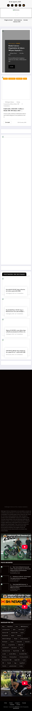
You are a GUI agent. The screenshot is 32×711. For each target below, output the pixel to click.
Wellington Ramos (13, 53)
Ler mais (11, 66)
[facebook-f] (8, 5)
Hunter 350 (19, 641)
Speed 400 (17, 660)
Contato (18, 704)
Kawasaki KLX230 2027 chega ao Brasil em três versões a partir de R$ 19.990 (15, 290)
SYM (3, 663)
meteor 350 (20, 644)
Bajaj (3, 626)
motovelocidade (6, 650)
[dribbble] (16, 5)
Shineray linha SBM (7, 660)
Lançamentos (12, 78)
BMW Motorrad (24, 626)
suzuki (24, 660)
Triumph (9, 663)
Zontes (21, 666)
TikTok (5, 703)
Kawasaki (27, 641)
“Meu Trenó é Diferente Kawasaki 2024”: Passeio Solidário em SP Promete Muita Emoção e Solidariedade (20, 568)
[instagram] (20, 5)
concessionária (6, 629)
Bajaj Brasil (10, 626)
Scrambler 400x (23, 654)
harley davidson (24, 638)
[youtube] (23, 5)
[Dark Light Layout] (20, 14)
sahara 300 (16, 104)
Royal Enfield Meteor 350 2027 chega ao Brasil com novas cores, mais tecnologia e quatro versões (15, 310)
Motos (11, 104)
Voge (15, 663)
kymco (3, 644)
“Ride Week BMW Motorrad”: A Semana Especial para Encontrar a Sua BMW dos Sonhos (20, 586)
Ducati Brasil (5, 635)
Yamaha (4, 666)
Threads (11, 703)
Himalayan (5, 641)
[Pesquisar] (16, 14)
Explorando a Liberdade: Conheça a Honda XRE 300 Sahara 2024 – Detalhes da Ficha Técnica (14, 110)
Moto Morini (14, 647)
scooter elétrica (12, 654)
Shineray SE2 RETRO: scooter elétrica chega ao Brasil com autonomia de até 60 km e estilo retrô (16, 331)
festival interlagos (6, 638)
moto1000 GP (5, 647)
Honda (9, 43)
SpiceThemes (16, 708)
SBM (23, 650)
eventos (19, 635)
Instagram (17, 703)
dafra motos (21, 629)
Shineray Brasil (13, 657)
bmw (17, 626)
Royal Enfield (16, 650)
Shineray (4, 657)
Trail (25, 78)
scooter (4, 654)
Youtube (24, 703)
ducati (22, 632)
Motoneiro (17, 707)
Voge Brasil (22, 663)
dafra (14, 629)
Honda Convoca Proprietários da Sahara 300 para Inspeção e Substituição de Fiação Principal (16, 48)
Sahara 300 (13, 43)
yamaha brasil (12, 666)
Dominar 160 (5, 632)
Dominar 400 (14, 632)
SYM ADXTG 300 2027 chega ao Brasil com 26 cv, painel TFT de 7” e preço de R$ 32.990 (15, 351)
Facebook (12, 704)
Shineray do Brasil (23, 657)
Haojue (15, 638)
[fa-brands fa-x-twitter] (12, 5)
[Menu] (11, 14)
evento (12, 635)
